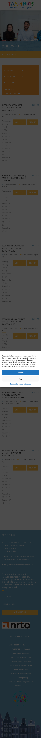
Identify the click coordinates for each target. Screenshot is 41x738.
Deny (21, 379)
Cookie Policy (14, 384)
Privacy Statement (25, 384)
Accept (20, 373)
